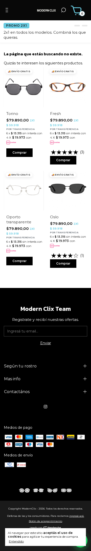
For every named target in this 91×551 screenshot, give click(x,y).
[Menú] (8, 11)
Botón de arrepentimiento (45, 521)
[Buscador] (63, 11)
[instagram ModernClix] (45, 407)
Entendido (16, 541)
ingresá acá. (76, 516)
